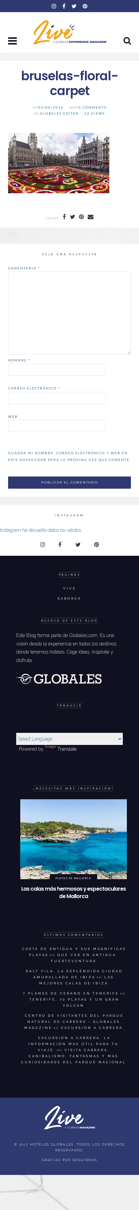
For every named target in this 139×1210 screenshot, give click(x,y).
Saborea (69, 598)
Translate (67, 749)
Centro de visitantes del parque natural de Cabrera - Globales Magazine (74, 1022)
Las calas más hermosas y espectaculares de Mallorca (73, 892)
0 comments (93, 107)
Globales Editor (59, 113)
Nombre (19, 360)
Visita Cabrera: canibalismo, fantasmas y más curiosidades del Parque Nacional (73, 1056)
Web (13, 416)
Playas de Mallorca (73, 878)
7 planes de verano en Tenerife (71, 993)
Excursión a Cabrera (92, 1028)
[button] (13, 41)
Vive (69, 588)
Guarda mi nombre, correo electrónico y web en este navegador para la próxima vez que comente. (69, 456)
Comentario (24, 268)
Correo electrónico (34, 388)
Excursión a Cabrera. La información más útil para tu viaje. (73, 1044)
